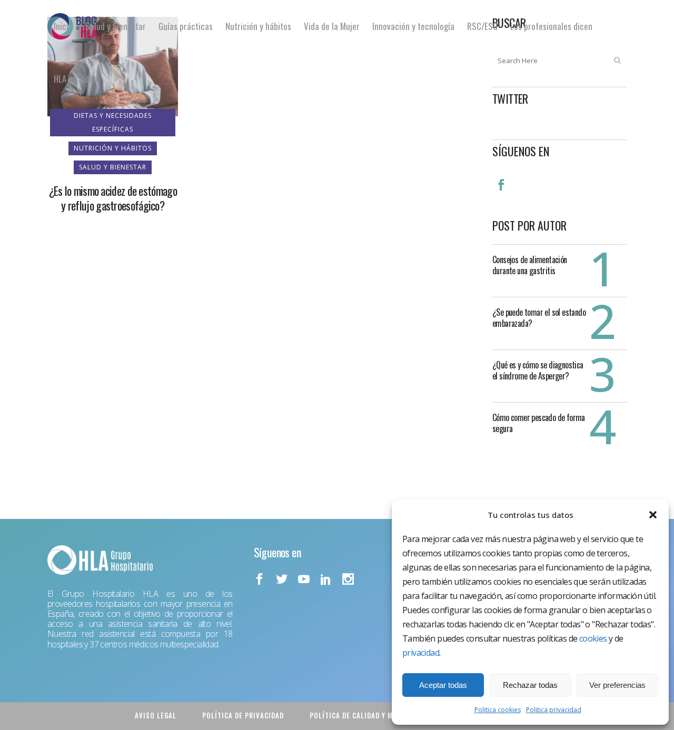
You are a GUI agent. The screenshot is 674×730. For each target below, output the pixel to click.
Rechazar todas (530, 685)
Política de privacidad (243, 715)
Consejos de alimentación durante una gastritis (529, 265)
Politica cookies (497, 709)
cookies (593, 638)
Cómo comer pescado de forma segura (538, 423)
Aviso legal (155, 715)
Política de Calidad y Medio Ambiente (376, 715)
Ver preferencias (617, 685)
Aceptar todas (443, 685)
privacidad (420, 652)
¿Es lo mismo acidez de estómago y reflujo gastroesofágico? (113, 198)
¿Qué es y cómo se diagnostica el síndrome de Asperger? (537, 370)
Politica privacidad (553, 709)
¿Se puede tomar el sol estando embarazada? (539, 317)
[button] (653, 514)
